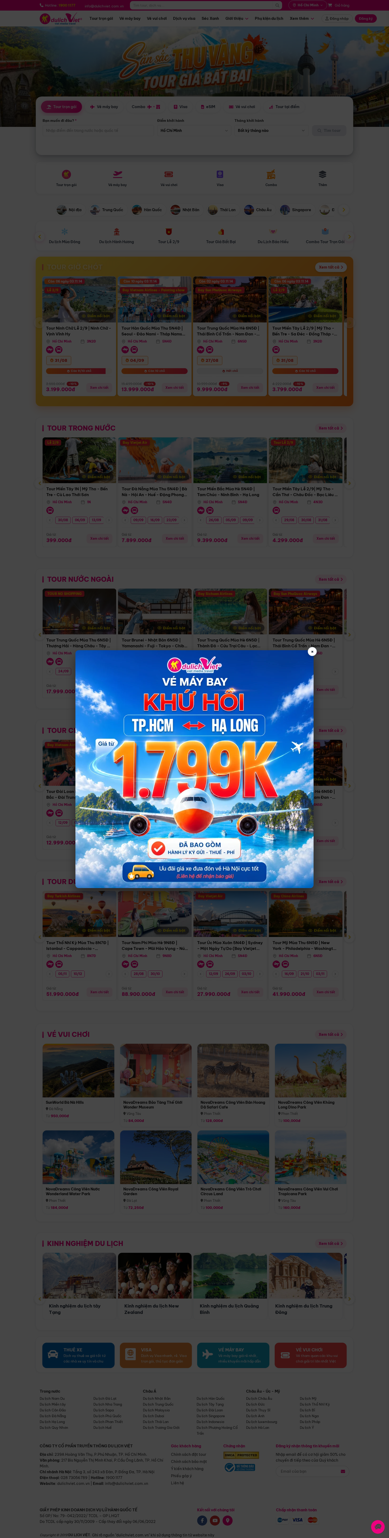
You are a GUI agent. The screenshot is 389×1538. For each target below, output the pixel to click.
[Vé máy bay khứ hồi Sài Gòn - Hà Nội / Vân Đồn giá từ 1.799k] (194, 769)
